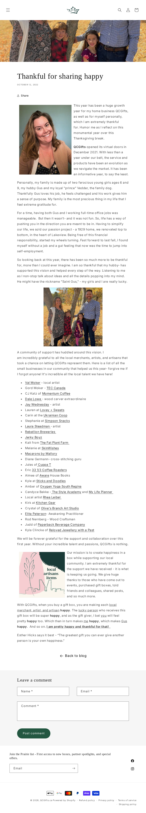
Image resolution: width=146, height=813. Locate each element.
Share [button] (25, 95)
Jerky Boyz (33, 437)
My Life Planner (101, 492)
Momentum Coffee (56, 393)
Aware (44, 475)
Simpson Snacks (57, 421)
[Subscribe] (73, 768)
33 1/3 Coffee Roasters (49, 470)
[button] (8, 10)
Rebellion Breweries (40, 432)
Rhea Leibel (52, 497)
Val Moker (32, 382)
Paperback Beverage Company (61, 524)
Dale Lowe (33, 399)
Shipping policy (128, 804)
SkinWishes (50, 448)
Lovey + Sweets (52, 410)
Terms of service (127, 800)
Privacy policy (106, 800)
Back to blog (75, 656)
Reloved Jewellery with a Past (71, 530)
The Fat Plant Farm (54, 442)
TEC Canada (56, 388)
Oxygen (46, 486)
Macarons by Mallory (41, 453)
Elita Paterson (35, 514)
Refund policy (87, 800)
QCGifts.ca (46, 800)
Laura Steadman (38, 426)
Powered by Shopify (64, 800)
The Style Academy (66, 492)
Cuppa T (44, 464)
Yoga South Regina (67, 486)
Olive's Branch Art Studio (60, 508)
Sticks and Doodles (51, 481)
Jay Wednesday (37, 404)
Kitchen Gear (46, 503)
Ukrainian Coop (55, 415)
